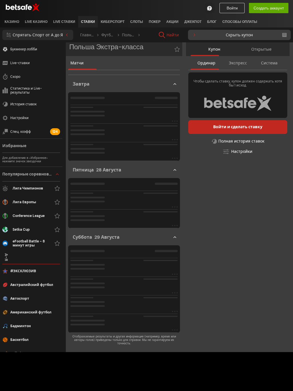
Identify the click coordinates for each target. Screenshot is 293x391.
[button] (31, 208)
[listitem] (12, 21)
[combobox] (210, 35)
